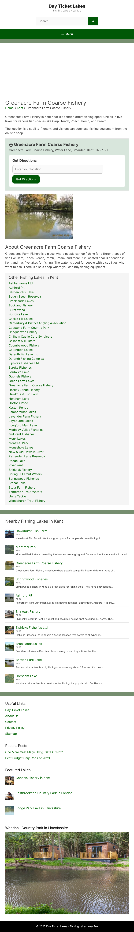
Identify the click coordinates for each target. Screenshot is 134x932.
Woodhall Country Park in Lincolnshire (36, 828)
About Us (11, 716)
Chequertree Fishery (23, 332)
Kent (20, 108)
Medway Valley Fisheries (26, 429)
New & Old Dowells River (26, 452)
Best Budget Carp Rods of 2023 (27, 758)
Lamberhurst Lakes (22, 412)
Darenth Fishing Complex (26, 358)
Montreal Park (18, 443)
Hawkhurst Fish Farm (24, 394)
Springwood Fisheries (24, 478)
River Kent (16, 465)
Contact (10, 722)
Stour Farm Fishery (22, 487)
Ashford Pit (16, 287)
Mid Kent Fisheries (22, 434)
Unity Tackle (17, 496)
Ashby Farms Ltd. (21, 283)
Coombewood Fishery (24, 345)
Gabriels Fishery (20, 376)
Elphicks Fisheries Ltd (24, 363)
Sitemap (11, 733)
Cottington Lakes (21, 350)
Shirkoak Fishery (20, 469)
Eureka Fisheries (20, 367)
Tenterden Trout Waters (25, 492)
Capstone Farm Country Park (29, 327)
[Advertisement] (67, 73)
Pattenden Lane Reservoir (27, 456)
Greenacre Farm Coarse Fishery (31, 385)
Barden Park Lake (21, 292)
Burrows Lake (18, 314)
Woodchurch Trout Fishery (27, 500)
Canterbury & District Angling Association (37, 323)
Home (9, 108)
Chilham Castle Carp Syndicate (30, 336)
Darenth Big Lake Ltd (23, 354)
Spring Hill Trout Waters (25, 474)
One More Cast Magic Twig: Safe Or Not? (34, 752)
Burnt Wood (17, 310)
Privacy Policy (14, 728)
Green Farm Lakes (22, 381)
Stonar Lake (17, 483)
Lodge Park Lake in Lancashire (38, 808)
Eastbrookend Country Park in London (44, 793)
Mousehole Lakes (21, 447)
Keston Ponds (18, 407)
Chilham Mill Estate (22, 341)
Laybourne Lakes (21, 421)
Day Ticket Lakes (67, 6)
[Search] (93, 21)
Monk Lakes (17, 438)
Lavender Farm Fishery (25, 416)
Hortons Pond (18, 403)
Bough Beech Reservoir (25, 296)
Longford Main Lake (23, 425)
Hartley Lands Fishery (24, 390)
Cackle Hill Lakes (21, 319)
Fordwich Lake (19, 372)
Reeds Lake (17, 461)
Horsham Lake (19, 398)
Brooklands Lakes (21, 301)
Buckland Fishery (21, 305)
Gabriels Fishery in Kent (33, 778)
